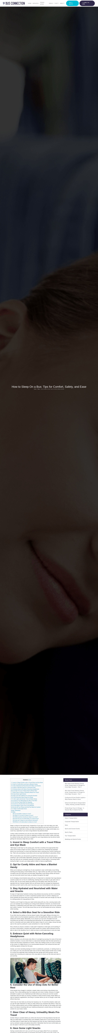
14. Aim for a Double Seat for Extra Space (22, 804)
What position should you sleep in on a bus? (25, 817)
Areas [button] (51, 3)
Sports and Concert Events (72, 828)
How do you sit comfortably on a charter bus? (26, 818)
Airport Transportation (71, 818)
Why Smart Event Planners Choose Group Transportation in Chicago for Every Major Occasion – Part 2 (75, 785)
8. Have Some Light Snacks (18, 794)
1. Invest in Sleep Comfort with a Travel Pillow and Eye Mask (27, 782)
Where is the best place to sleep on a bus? (25, 822)
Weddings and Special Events (73, 839)
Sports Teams (68, 832)
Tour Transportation (70, 835)
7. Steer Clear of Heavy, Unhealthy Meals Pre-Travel (25, 792)
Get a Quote (71, 3)
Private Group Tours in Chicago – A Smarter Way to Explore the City (74, 808)
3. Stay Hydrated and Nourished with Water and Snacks (26, 785)
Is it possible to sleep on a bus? (22, 813)
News (66, 825)
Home (29, 3)
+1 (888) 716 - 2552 (86, 3)
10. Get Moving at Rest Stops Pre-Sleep (22, 797)
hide (29, 779)
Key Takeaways (15, 810)
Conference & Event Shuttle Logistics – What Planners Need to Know (75, 798)
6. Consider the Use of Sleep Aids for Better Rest (24, 790)
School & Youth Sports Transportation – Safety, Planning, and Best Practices (75, 803)
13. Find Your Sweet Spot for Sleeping (21, 802)
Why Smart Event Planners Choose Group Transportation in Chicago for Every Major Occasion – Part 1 (75, 792)
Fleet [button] (56, 3)
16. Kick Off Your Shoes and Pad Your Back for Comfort (26, 807)
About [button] (62, 3)
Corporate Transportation (72, 821)
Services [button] (35, 3)
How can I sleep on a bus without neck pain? (25, 820)
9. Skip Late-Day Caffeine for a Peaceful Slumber (24, 795)
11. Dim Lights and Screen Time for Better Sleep (24, 799)
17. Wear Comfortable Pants (19, 808)
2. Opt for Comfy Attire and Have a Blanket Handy (24, 784)
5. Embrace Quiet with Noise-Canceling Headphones (25, 789)
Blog (38, 389)
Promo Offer (42, 3)
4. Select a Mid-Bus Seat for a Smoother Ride (23, 787)
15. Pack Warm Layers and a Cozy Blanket (22, 805)
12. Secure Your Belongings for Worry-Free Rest (24, 800)
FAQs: (13, 812)
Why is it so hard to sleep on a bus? (23, 815)
